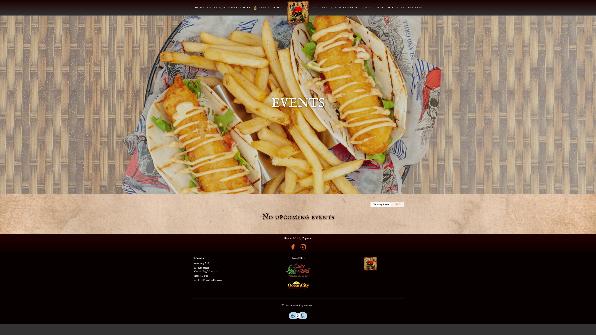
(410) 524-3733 (201, 275)
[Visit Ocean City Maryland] (298, 284)
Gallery (320, 7)
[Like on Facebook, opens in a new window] (293, 248)
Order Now (216, 7)
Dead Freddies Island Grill (370, 264)
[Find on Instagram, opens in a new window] (303, 248)
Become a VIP (411, 7)
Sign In (392, 7)
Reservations (239, 7)
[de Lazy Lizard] (298, 270)
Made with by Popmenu (157, 238)
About (277, 7)
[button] (372, 8)
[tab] (380, 204)
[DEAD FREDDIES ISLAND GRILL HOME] (298, 12)
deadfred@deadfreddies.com (208, 280)
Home (199, 7)
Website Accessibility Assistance (298, 305)
